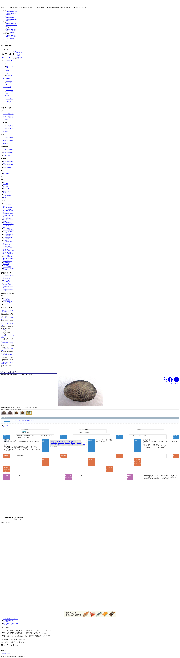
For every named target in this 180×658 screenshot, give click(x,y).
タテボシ (73, 443)
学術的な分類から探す (11, 13)
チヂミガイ (54, 445)
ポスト (165, 381)
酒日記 (5, 304)
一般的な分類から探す (11, 11)
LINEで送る (176, 383)
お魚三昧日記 (6, 300)
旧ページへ (6, 426)
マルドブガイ (9, 99)
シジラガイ (54, 443)
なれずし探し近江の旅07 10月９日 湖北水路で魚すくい (23, 420)
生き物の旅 (6, 283)
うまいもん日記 (7, 303)
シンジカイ (61, 443)
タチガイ (67, 443)
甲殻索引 (8, 26)
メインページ (6, 425)
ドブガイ (60, 445)
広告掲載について (7, 622)
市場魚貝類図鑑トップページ (10, 619)
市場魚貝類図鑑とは (8, 620)
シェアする (170, 383)
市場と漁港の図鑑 (7, 301)
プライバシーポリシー (9, 624)
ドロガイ (66, 445)
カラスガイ (9, 81)
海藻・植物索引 (10, 38)
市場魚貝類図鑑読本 (8, 289)
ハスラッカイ (73, 445)
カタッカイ (64, 441)
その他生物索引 (10, 32)
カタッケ (71, 441)
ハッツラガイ (81, 445)
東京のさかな (6, 278)
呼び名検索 (6, 173)
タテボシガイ (9, 75)
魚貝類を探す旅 (7, 284)
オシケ (58, 441)
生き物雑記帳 (6, 281)
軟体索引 (8, 20)
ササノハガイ (9, 90)
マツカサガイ (9, 104)
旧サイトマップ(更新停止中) (10, 623)
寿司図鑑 (5, 298)
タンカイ (79, 443)
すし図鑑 (3, 329)
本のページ (6, 290)
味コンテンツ (6, 280)
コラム (8, 41)
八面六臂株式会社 (5, 653)
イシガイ (8, 73)
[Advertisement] (43, 546)
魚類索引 (8, 14)
